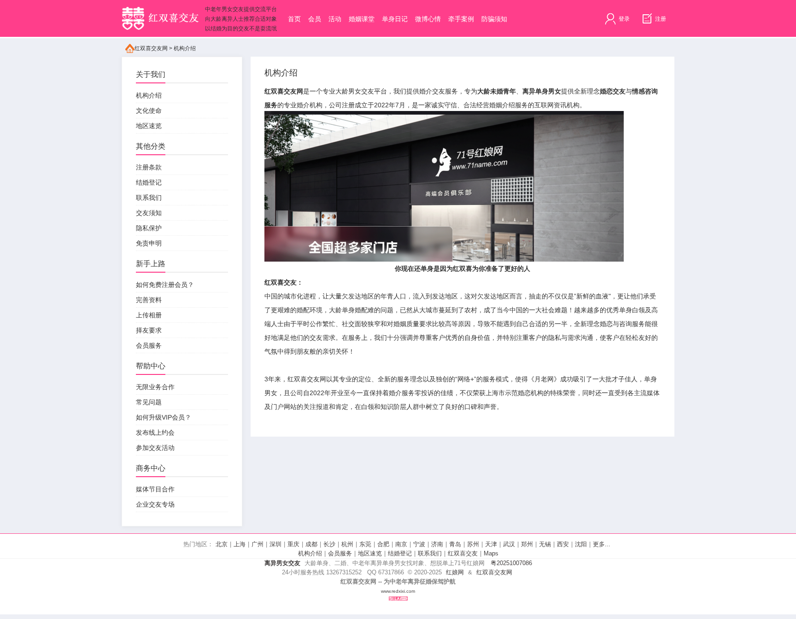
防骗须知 (494, 19)
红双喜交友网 (151, 48)
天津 (491, 544)
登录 (623, 19)
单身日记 (395, 19)
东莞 (365, 544)
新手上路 (150, 264)
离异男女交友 (282, 563)
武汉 (509, 544)
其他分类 (150, 146)
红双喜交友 (463, 553)
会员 (314, 19)
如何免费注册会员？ (165, 284)
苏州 (473, 544)
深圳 (275, 544)
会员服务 (149, 345)
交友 (316, 337)
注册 (660, 19)
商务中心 (150, 468)
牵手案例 (461, 19)
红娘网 (455, 572)
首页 (294, 19)
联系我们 (149, 197)
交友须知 (149, 212)
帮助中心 (150, 366)
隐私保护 (149, 228)
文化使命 (149, 110)
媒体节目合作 (155, 489)
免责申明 (149, 243)
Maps (491, 553)
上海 (240, 544)
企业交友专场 (155, 504)
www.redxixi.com (398, 591)
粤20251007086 (511, 563)
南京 (401, 544)
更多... (601, 544)
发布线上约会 (155, 432)
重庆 (293, 544)
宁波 (419, 544)
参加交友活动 (155, 447)
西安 (563, 544)
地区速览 (149, 125)
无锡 (545, 544)
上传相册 (149, 315)
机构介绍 (185, 48)
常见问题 (149, 402)
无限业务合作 (155, 387)
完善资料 (149, 300)
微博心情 (428, 19)
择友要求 (149, 330)
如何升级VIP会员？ (163, 417)
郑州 (527, 544)
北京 (222, 544)
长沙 (329, 544)
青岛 (455, 544)
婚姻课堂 (362, 19)
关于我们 (150, 74)
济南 (437, 544)
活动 (334, 19)
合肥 (383, 544)
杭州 (347, 544)
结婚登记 (149, 182)
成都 (311, 544)
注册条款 (149, 167)
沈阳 (581, 544)
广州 (257, 544)
